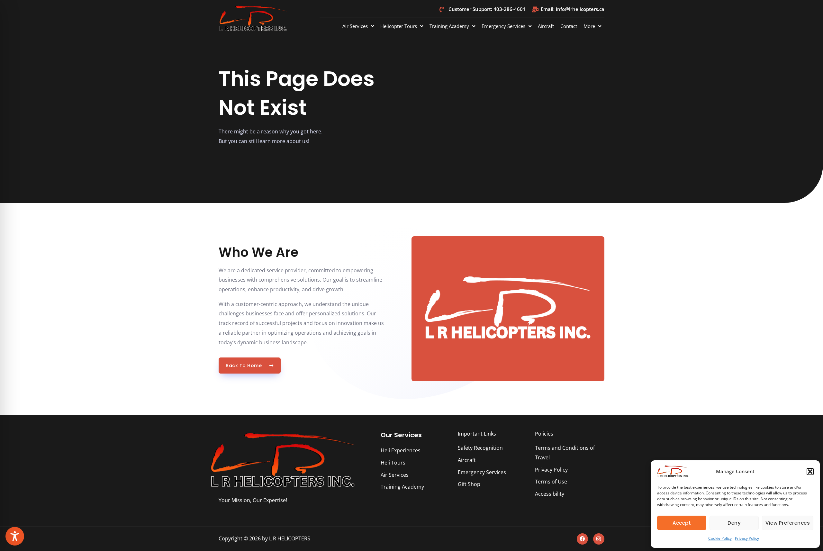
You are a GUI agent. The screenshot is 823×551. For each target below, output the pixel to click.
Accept (682, 522)
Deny (734, 522)
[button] (810, 471)
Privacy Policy (747, 538)
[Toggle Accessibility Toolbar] (15, 536)
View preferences (787, 522)
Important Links (477, 433)
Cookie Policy (720, 538)
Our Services (401, 434)
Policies (544, 433)
